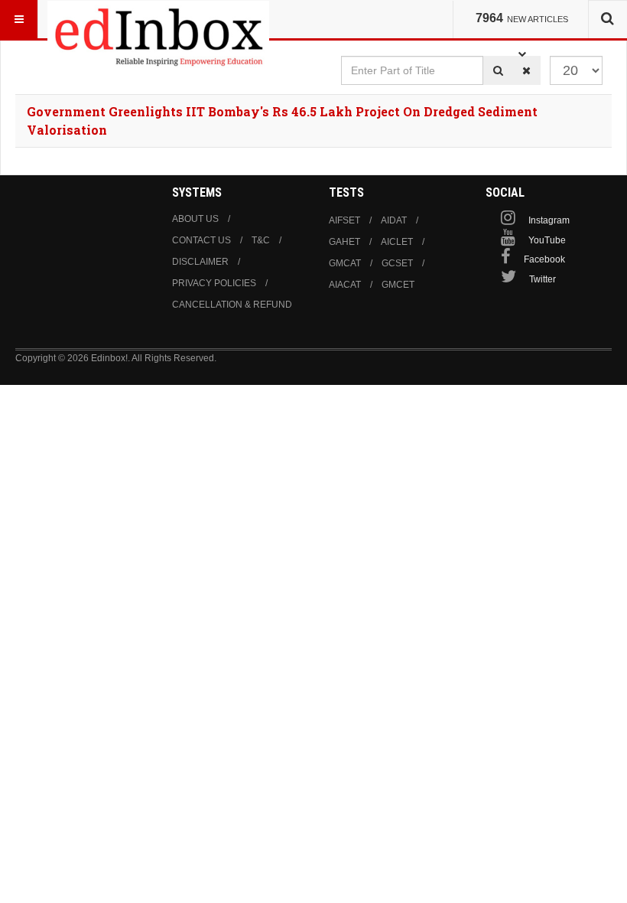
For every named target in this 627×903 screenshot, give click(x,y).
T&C (261, 240)
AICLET (397, 241)
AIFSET (344, 220)
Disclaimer (200, 261)
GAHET (344, 241)
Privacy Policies (214, 283)
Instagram (549, 220)
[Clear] (526, 70)
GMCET (398, 284)
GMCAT (345, 263)
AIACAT (345, 284)
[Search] (498, 70)
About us (195, 219)
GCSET (397, 263)
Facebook (544, 259)
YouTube (547, 240)
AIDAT (394, 220)
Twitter (542, 279)
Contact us (201, 240)
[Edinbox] (158, 19)
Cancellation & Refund (232, 304)
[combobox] (607, 19)
